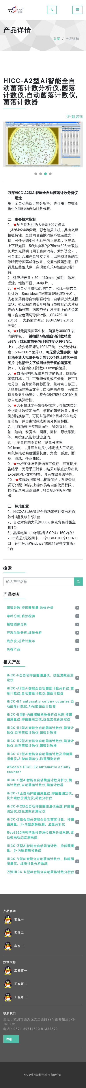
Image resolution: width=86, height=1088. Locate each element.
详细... (11, 1039)
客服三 (19, 946)
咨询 (79, 116)
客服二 (19, 932)
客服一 (19, 919)
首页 (57, 39)
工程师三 (20, 997)
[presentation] (65, 129)
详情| (71, 116)
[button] (35, 173)
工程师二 (20, 983)
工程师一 (20, 970)
